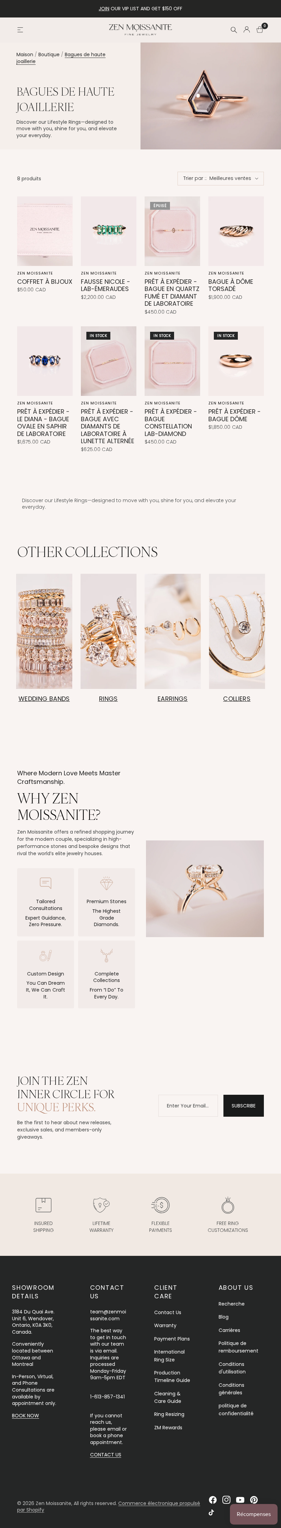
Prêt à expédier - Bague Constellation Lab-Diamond (171, 422)
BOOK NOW (25, 1415)
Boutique (49, 54)
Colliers (237, 698)
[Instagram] (226, 1500)
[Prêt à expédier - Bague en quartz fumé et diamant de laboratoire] (172, 231)
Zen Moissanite (35, 273)
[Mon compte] (246, 29)
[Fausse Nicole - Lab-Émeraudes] (108, 231)
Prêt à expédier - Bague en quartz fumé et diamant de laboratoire (172, 292)
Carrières (229, 1330)
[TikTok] (213, 1513)
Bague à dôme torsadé (230, 285)
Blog (224, 1316)
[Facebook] (213, 1500)
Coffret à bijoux (44, 282)
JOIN (104, 8)
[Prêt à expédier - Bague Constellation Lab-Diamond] (172, 361)
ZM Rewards (168, 1427)
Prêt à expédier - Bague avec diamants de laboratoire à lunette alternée (107, 426)
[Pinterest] (254, 1500)
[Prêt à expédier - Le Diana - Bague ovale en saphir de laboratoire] (45, 361)
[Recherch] (233, 29)
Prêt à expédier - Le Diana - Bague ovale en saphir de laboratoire (43, 422)
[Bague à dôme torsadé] (236, 231)
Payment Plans (172, 1338)
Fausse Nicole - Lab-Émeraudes (105, 285)
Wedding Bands (44, 698)
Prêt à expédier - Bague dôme (234, 415)
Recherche (232, 1303)
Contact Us (167, 1312)
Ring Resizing (169, 1414)
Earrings (173, 698)
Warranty (165, 1325)
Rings (108, 698)
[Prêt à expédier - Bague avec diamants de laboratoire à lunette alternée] (108, 361)
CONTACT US (105, 1454)
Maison (24, 54)
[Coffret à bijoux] (45, 231)
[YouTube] (240, 1500)
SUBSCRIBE (244, 1105)
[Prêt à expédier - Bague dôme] (236, 361)
